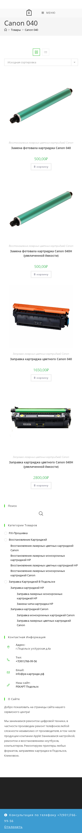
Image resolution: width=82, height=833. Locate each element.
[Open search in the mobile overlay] (41, 513)
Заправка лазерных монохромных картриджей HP (39, 596)
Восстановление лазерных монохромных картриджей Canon (38, 573)
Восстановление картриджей (28, 539)
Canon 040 (31, 30)
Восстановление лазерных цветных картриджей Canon (41, 142)
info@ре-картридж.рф (30, 674)
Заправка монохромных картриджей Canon (46, 615)
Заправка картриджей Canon (29, 609)
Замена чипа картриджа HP (35, 604)
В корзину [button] (41, 166)
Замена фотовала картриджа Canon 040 (41, 148)
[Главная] (5, 30)
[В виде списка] (45, 52)
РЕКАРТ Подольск (27, 686)
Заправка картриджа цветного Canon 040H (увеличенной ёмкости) (41, 464)
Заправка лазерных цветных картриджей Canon (41, 353)
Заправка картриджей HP (27, 588)
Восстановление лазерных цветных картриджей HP (44, 565)
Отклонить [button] (13, 827)
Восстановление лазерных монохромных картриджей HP (38, 558)
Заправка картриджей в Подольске (32, 581)
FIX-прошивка (18, 533)
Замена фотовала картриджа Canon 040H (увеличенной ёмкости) (41, 253)
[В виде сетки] (36, 52)
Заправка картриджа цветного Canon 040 (41, 359)
